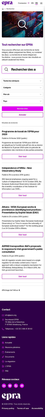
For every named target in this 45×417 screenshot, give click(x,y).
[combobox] (22, 80)
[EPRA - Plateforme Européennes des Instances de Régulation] (7, 3)
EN (32, 3)
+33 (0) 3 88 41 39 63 (23, 329)
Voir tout (22, 156)
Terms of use (23, 408)
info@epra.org (10, 315)
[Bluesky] (10, 386)
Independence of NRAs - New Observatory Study (17, 169)
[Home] (3, 9)
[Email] (22, 386)
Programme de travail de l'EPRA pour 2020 (20, 133)
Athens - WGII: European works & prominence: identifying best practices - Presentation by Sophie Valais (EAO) (22, 209)
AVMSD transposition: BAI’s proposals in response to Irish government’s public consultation (22, 248)
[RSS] (16, 386)
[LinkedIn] (4, 386)
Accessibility (37, 408)
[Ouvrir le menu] (41, 3)
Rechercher (22, 108)
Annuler (22, 115)
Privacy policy (8, 408)
